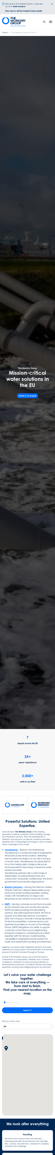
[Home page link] (15, 22)
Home (5, 32)
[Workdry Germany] (40, 805)
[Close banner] (52, 4)
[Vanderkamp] (14, 805)
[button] (6, 1048)
